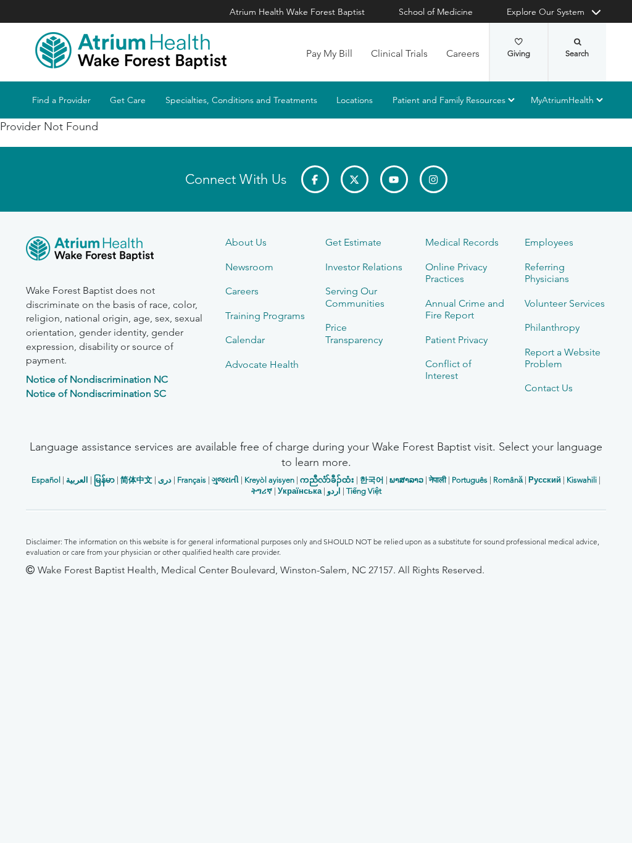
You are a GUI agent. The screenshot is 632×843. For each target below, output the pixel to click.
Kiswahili (582, 479)
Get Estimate (353, 242)
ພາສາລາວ (406, 479)
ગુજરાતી (225, 479)
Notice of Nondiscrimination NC (97, 379)
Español (45, 479)
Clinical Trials (399, 53)
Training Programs (265, 316)
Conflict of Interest (448, 369)
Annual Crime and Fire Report (464, 309)
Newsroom (249, 267)
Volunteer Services (565, 303)
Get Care (128, 100)
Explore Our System (545, 11)
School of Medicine (436, 11)
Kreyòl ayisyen (269, 479)
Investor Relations (363, 267)
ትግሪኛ (261, 491)
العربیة (77, 479)
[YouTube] (394, 179)
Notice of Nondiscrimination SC (96, 393)
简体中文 (136, 479)
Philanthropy (552, 327)
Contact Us (549, 388)
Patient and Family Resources (449, 100)
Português (470, 479)
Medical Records (462, 242)
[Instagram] (433, 179)
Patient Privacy (456, 340)
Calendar (245, 340)
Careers (463, 53)
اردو (334, 491)
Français (191, 479)
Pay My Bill (329, 53)
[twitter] (354, 179)
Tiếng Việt (363, 491)
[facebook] (315, 179)
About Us (246, 242)
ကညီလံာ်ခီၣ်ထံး (327, 479)
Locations (354, 100)
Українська (300, 491)
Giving (518, 53)
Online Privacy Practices (456, 272)
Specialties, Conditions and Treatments (241, 100)
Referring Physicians (547, 272)
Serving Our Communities (355, 297)
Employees (549, 242)
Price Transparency (354, 333)
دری (165, 479)
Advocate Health (262, 364)
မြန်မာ (104, 479)
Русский (544, 479)
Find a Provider (61, 100)
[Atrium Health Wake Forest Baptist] (131, 50)
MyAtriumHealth (562, 100)
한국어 (372, 479)
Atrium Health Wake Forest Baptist (297, 11)
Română (508, 479)
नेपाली (437, 479)
